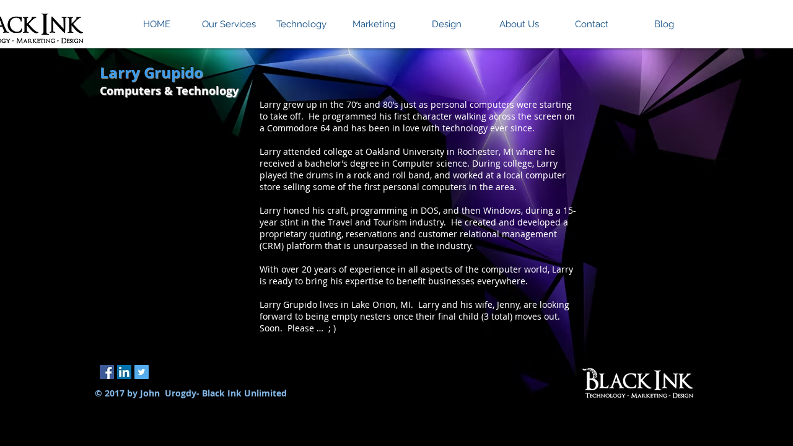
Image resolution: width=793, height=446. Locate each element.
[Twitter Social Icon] (141, 372)
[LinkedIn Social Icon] (124, 372)
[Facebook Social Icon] (107, 372)
